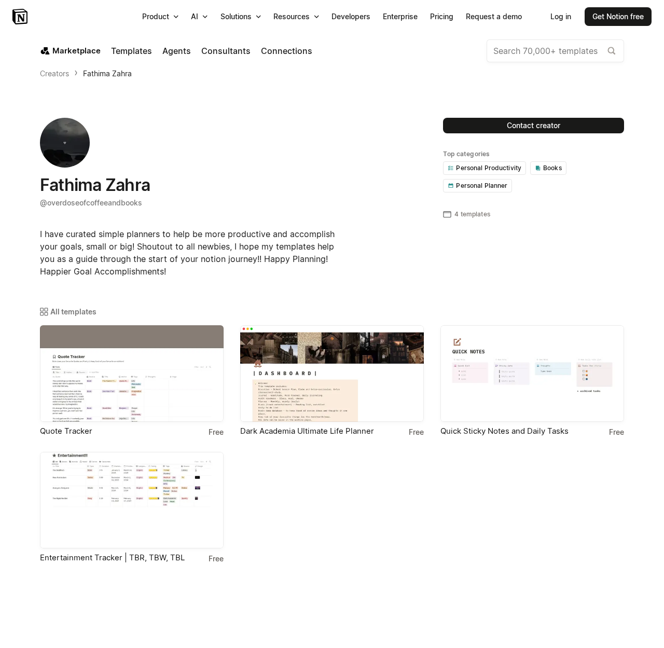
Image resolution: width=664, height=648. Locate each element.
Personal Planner (481, 185)
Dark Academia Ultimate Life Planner (307, 431)
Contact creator (533, 125)
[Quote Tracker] (132, 373)
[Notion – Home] (21, 16)
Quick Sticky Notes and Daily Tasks (504, 431)
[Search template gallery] (611, 51)
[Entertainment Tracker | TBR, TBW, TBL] (132, 500)
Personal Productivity (488, 168)
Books (552, 168)
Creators (54, 73)
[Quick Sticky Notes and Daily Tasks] (532, 373)
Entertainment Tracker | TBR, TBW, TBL (112, 557)
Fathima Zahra (107, 73)
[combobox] (555, 50)
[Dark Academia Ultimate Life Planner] (332, 373)
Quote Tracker (66, 431)
